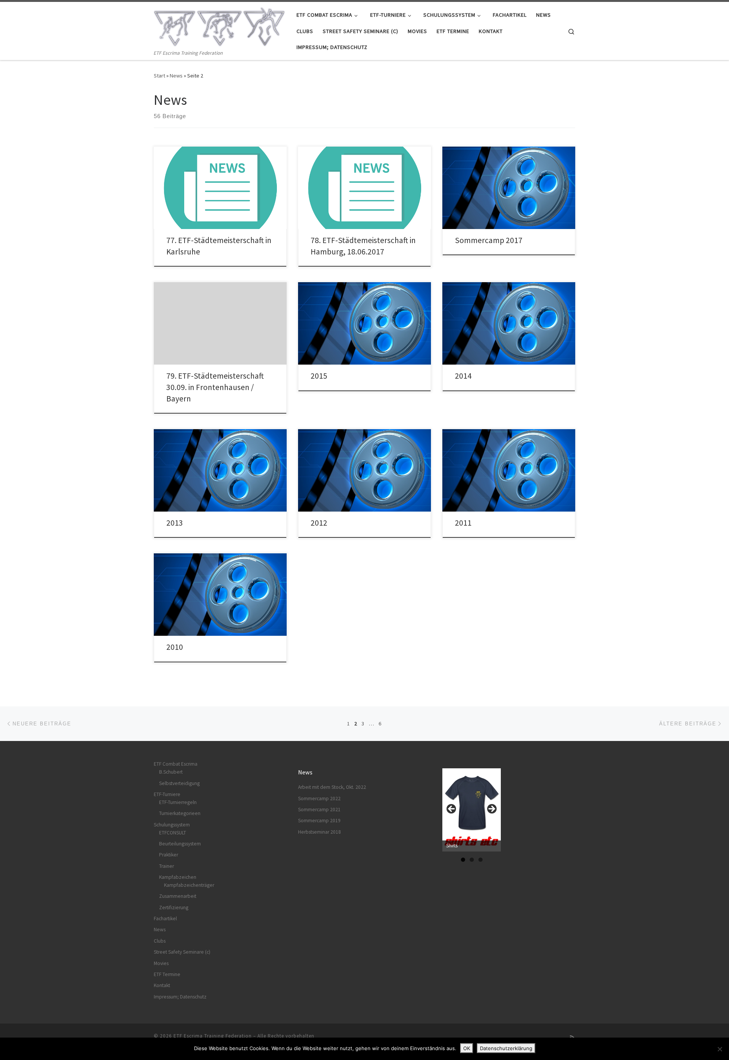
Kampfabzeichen (177, 877)
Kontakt (162, 985)
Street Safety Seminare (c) (182, 952)
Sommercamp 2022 (319, 798)
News (176, 75)
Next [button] (491, 809)
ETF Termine (167, 974)
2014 (463, 376)
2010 (174, 647)
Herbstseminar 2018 (319, 832)
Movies (161, 963)
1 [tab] (463, 860)
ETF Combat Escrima (175, 764)
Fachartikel (165, 918)
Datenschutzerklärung (506, 1048)
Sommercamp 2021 (319, 809)
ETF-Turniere (167, 794)
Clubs (160, 941)
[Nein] (719, 1049)
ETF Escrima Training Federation (213, 1036)
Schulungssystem (172, 824)
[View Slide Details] (471, 809)
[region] (471, 811)
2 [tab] (472, 860)
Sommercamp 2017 (488, 240)
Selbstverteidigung (179, 783)
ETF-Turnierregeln (178, 802)
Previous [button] (452, 809)
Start (159, 75)
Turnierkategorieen (179, 813)
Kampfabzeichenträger (189, 885)
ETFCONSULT (172, 832)
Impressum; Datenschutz (180, 997)
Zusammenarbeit (177, 896)
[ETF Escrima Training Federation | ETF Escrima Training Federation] (219, 25)
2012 (319, 523)
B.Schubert (171, 772)
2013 (174, 523)
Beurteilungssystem (180, 843)
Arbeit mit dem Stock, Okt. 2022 (332, 787)
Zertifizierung (173, 907)
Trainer (166, 866)
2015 (319, 376)
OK (466, 1048)
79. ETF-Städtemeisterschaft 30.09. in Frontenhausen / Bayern (215, 387)
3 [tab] (480, 860)
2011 (463, 523)
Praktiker (168, 854)
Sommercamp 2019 (319, 820)
